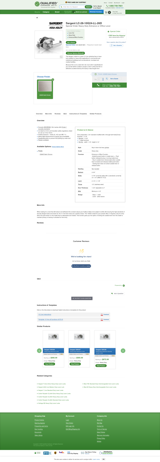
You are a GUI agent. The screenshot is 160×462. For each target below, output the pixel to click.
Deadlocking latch (43, 138)
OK (104, 459)
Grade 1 (64, 127)
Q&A (65, 114)
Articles (99, 441)
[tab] (117, 293)
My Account (117, 2)
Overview (39, 114)
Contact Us (100, 426)
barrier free (58, 136)
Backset (81, 138)
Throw (80, 184)
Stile (79, 191)
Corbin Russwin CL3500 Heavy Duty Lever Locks (52, 397)
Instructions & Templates (78, 114)
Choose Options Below (74, 53)
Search (88, 7)
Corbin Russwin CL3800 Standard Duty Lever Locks (53, 400)
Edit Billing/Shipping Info (73, 429)
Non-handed (95, 169)
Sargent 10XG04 (51, 350)
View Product (49, 364)
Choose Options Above (58, 146)
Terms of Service (102, 429)
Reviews (58, 114)
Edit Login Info (70, 426)
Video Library (38, 435)
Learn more (96, 459)
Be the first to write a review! (81, 266)
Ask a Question (117, 45)
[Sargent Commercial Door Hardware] (56, 25)
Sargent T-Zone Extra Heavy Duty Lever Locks (52, 384)
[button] (39, 350)
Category (46, 12)
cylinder (107, 147)
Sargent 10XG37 (77, 350)
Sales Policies (101, 432)
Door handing (39, 429)
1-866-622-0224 (119, 8)
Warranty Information (103, 435)
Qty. (95, 79)
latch (110, 160)
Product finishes (39, 420)
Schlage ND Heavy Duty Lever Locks (49, 403)
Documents (38, 432)
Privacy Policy (101, 438)
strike (103, 176)
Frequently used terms (41, 426)
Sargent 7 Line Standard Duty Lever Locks (50, 390)
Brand (57, 12)
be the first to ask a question (82, 298)
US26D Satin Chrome (46, 154)
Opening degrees (40, 423)
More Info (48, 114)
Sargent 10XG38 (104, 351)
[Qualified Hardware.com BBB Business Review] (47, 453)
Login (123, 2)
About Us (99, 420)
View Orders (69, 423)
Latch (80, 181)
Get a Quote (71, 42)
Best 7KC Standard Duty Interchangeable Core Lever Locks (101, 384)
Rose (94, 195)
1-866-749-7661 (115, 5)
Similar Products (95, 114)
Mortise (81, 142)
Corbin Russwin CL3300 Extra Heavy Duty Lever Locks (54, 393)
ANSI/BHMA (47, 127)
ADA (43, 136)
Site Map (99, 423)
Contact (110, 2)
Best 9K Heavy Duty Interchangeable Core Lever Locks (100, 387)
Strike (80, 176)
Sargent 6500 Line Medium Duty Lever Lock (51, 387)
